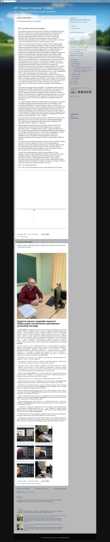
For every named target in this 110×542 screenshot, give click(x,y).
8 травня (20, 497)
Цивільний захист (36, 483)
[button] (30, 230)
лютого (76, 76)
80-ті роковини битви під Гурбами (29, 21)
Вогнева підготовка (75, 41)
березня (76, 74)
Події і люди (24, 236)
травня (76, 63)
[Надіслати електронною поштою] (42, 234)
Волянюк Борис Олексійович (81, 19)
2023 (73, 81)
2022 (73, 84)
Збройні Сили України (76, 43)
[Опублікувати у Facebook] (47, 234)
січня (75, 78)
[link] (42, 189)
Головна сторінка (41, 488)
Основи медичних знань (77, 49)
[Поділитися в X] (45, 234)
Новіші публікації (23, 488)
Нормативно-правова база (77, 47)
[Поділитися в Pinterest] (48, 234)
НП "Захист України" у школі (34, 8)
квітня (75, 65)
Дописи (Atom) (30, 492)
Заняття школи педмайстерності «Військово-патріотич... (82, 70)
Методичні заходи (26, 483)
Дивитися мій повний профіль (78, 22)
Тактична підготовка (76, 53)
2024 (73, 61)
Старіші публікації (60, 488)
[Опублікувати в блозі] (43, 234)
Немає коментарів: (33, 234)
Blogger (67, 537)
